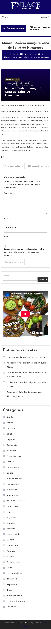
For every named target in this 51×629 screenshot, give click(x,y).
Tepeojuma (12, 584)
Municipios (11, 523)
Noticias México (12, 79)
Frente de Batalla (14, 478)
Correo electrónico (12, 227)
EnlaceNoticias (25, 84)
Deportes (11, 439)
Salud (9, 567)
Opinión (10, 540)
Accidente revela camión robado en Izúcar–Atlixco (27, 365)
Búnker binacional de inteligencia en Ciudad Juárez (27, 384)
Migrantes (11, 517)
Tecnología (12, 579)
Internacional (13, 495)
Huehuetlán (12, 489)
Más (9, 512)
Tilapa (9, 590)
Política (10, 556)
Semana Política (14, 573)
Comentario (9, 193)
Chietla (10, 434)
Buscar (44, 17)
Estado (10, 473)
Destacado (12, 445)
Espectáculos (13, 467)
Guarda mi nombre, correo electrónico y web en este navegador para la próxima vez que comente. (24, 252)
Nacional (11, 528)
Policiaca (11, 551)
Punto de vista (13, 562)
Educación (11, 450)
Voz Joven (11, 606)
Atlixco (10, 422)
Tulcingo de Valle (14, 595)
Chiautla (11, 428)
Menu (7, 17)
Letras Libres (12, 506)
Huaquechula (13, 484)
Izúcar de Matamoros (16, 500)
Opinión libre (12, 545)
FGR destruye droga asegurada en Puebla (26, 357)
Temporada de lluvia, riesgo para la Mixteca (15, 166)
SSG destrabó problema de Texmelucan (39, 166)
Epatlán (10, 461)
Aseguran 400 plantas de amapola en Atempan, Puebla (24, 394)
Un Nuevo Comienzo (16, 601)
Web (6, 236)
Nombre (8, 218)
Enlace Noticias (14, 456)
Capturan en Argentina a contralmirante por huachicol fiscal (27, 374)
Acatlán (10, 417)
